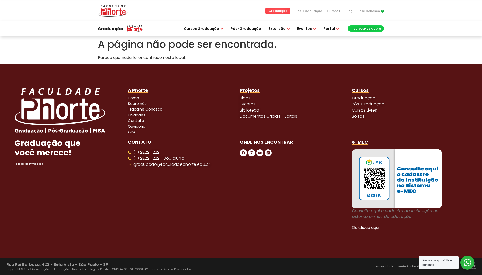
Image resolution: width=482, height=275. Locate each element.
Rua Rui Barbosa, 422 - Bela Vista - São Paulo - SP (57, 264)
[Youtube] (259, 152)
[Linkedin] (268, 152)
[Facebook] (243, 152)
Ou (365, 227)
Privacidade (384, 266)
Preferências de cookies (415, 266)
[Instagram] (251, 152)
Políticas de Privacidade (29, 164)
